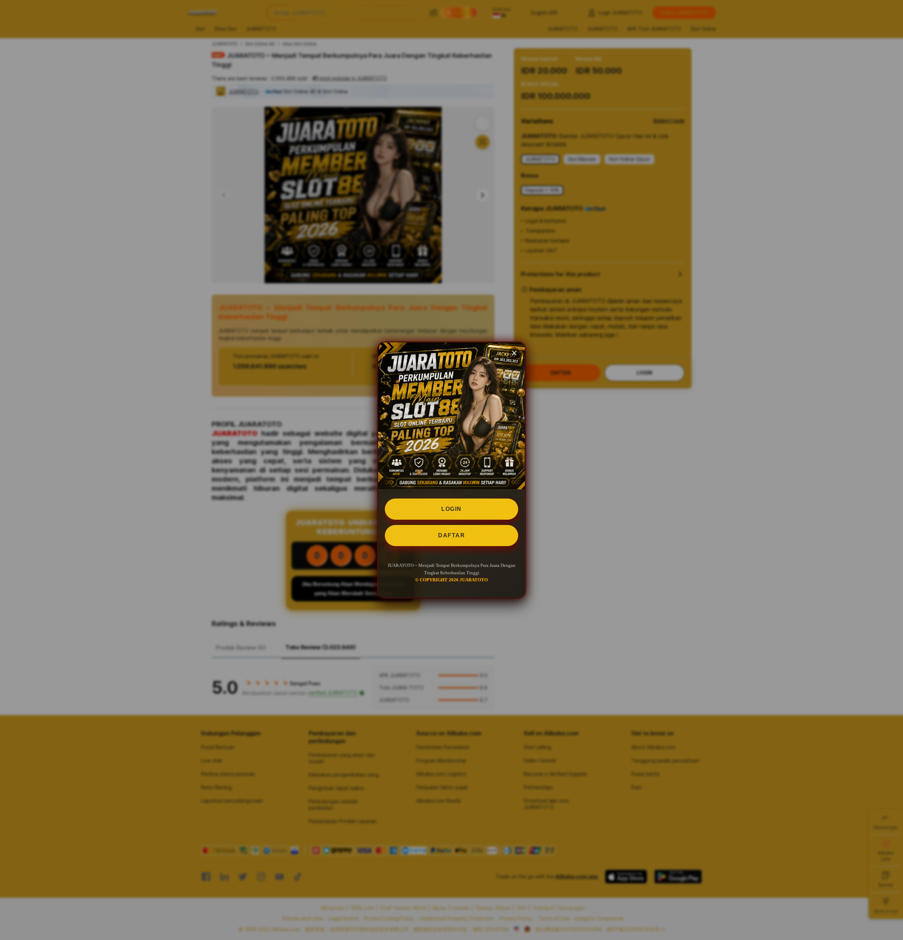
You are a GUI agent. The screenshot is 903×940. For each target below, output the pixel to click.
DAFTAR (451, 535)
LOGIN (451, 509)
